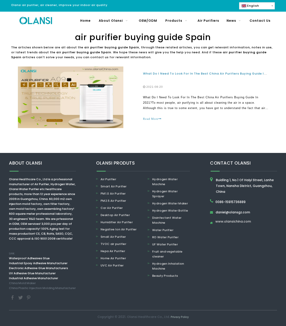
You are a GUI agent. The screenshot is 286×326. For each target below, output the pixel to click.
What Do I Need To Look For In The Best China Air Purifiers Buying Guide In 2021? (209, 73)
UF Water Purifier (165, 244)
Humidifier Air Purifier (117, 222)
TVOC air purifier (113, 244)
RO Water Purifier (165, 237)
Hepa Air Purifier (113, 251)
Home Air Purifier (113, 258)
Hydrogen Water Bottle (170, 210)
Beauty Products (165, 276)
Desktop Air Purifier (115, 215)
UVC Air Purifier (112, 265)
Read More (150, 118)
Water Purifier (162, 230)
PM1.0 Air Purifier (113, 193)
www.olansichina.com (233, 222)
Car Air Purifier (112, 208)
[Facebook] (13, 297)
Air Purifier (108, 179)
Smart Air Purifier (113, 186)
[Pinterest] (28, 297)
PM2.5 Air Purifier (113, 201)
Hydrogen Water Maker (170, 203)
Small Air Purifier (113, 237)
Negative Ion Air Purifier (119, 229)
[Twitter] (21, 297)
